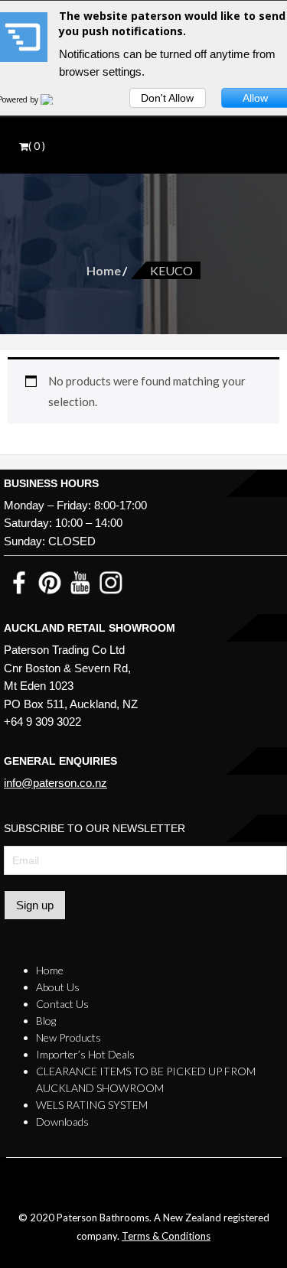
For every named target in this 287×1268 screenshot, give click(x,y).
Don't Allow (167, 98)
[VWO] (56, 99)
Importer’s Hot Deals (85, 1054)
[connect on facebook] (19, 581)
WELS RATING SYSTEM (92, 1104)
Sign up (35, 905)
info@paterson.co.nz (55, 782)
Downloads (62, 1121)
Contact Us (62, 1003)
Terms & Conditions (166, 1236)
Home (103, 270)
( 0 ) (36, 146)
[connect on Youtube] (80, 581)
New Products (68, 1037)
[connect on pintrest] (49, 581)
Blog (46, 1020)
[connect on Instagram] (111, 581)
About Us (58, 986)
